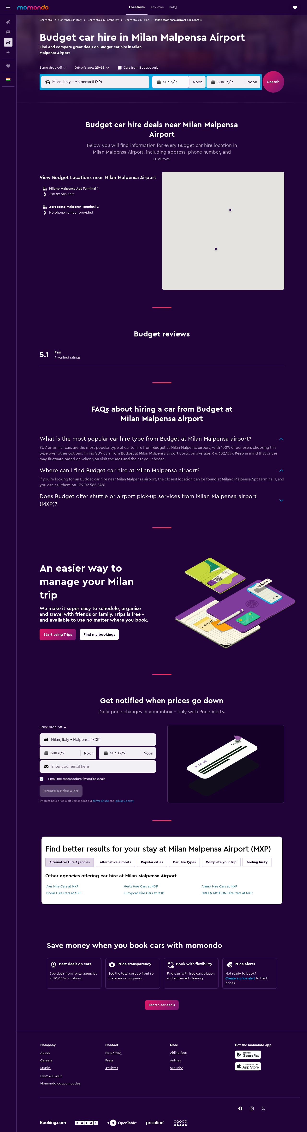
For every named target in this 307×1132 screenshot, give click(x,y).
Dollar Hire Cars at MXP (63, 893)
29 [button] (99, 173)
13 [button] (76, 150)
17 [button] (122, 150)
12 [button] (146, 138)
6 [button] (77, 138)
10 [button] (122, 138)
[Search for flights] (8, 22)
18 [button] (134, 150)
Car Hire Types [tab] (184, 862)
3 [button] (123, 127)
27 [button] (77, 173)
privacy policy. (124, 800)
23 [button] (111, 161)
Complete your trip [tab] (221, 862)
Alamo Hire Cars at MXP (219, 886)
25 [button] (134, 161)
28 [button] (88, 173)
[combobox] (53, 67)
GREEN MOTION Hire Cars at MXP (227, 893)
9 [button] (111, 138)
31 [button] (230, 173)
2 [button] (111, 127)
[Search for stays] (8, 32)
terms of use (101, 800)
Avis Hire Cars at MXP (62, 886)
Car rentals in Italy (70, 19)
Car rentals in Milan (136, 19)
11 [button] (134, 138)
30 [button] (111, 173)
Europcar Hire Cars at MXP (144, 893)
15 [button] (99, 150)
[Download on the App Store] (248, 1066)
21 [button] (88, 161)
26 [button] (145, 161)
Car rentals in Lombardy (103, 19)
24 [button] (122, 161)
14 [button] (88, 150)
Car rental (46, 19)
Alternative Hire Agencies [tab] (69, 862)
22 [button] (99, 161)
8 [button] (100, 138)
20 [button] (76, 161)
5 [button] (146, 127)
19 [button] (146, 150)
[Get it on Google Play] (248, 1054)
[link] (58, 634)
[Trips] (8, 66)
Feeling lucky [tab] (257, 862)
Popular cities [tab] (152, 862)
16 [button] (111, 150)
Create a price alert (240, 978)
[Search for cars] (8, 42)
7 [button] (88, 138)
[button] (8, 7)
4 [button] (134, 127)
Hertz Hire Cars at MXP (141, 886)
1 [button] (99, 127)
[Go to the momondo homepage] (32, 7)
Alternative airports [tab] (115, 862)
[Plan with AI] (8, 52)
